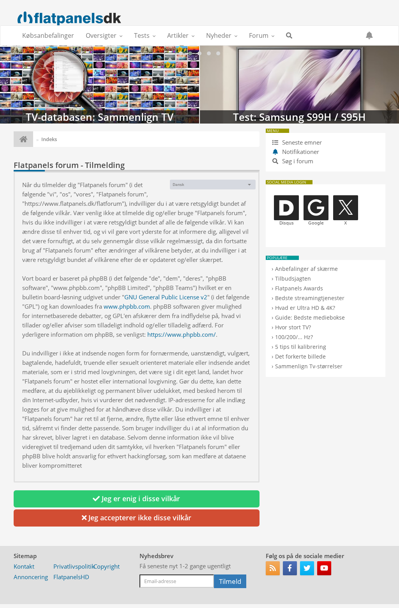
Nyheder (218, 35)
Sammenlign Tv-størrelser (309, 366)
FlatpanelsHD (71, 577)
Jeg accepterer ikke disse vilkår (139, 517)
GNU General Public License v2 (165, 297)
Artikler (178, 35)
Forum (258, 35)
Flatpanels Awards (299, 288)
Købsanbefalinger (48, 35)
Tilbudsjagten (293, 278)
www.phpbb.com (127, 306)
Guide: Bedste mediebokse (310, 317)
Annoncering (31, 577)
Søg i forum (297, 161)
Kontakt (24, 566)
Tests (142, 35)
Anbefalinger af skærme (306, 268)
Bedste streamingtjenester (309, 298)
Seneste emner (301, 142)
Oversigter (101, 35)
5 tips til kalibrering (300, 346)
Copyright (107, 566)
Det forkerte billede (300, 356)
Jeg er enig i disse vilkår (140, 498)
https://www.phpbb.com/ (181, 334)
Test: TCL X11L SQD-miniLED (299, 85)
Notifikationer (300, 152)
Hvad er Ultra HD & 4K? (305, 307)
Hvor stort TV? (293, 327)
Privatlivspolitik (74, 566)
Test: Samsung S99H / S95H (99, 85)
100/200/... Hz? (294, 337)
